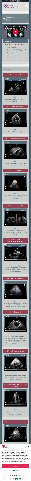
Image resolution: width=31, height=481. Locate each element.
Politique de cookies (7, 479)
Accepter (15, 466)
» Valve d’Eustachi (11, 47)
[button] (28, 446)
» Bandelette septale (12, 53)
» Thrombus (9, 55)
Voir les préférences (15, 475)
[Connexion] (26, 5)
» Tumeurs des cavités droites (14, 57)
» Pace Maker (10, 59)
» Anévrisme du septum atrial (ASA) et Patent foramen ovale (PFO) (16, 50)
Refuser (15, 470)
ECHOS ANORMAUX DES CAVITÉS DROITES (15, 44)
